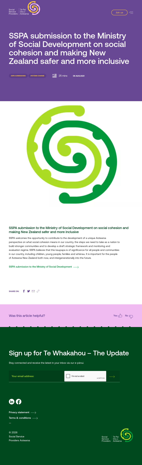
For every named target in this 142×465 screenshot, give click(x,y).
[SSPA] (24, 8)
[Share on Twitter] (28, 291)
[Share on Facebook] (24, 291)
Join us (119, 12)
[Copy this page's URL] (38, 291)
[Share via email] (33, 291)
